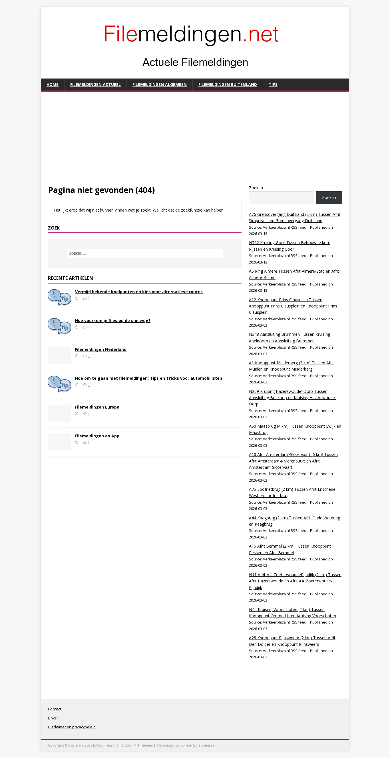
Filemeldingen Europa (97, 407)
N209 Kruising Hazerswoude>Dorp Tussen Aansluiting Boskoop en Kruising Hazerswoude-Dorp (292, 398)
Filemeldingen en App (97, 436)
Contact (54, 708)
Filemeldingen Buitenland (227, 84)
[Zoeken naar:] (145, 253)
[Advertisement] (195, 142)
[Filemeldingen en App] (59, 447)
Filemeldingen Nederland (100, 349)
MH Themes (143, 745)
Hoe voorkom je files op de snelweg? (112, 320)
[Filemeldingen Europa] (59, 418)
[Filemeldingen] (195, 75)
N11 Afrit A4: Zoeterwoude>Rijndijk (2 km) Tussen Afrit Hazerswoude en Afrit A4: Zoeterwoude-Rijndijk (295, 581)
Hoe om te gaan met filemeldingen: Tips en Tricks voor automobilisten (148, 378)
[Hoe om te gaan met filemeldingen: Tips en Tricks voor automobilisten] (59, 389)
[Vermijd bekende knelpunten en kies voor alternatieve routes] (59, 302)
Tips (273, 84)
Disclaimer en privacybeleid (72, 726)
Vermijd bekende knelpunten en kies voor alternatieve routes (139, 291)
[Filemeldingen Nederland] (59, 360)
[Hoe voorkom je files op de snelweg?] (59, 331)
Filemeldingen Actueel (95, 84)
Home (53, 84)
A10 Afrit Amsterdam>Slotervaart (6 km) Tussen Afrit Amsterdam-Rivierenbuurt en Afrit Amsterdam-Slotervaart (293, 461)
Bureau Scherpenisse (197, 745)
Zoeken (256, 187)
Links (52, 718)
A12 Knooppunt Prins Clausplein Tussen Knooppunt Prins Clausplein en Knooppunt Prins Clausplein (293, 306)
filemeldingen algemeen (159, 84)
